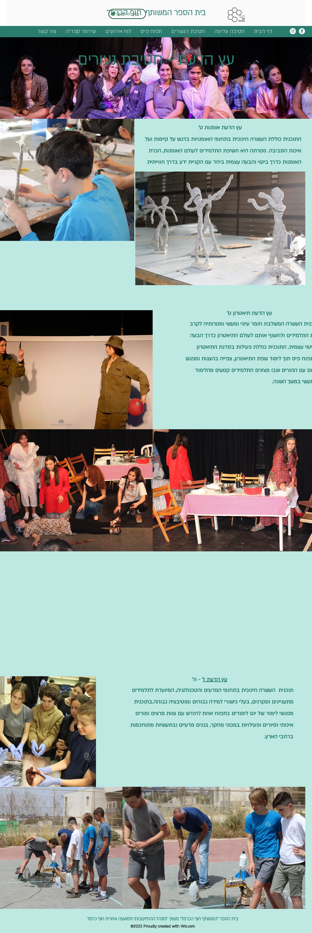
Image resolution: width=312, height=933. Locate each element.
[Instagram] (293, 31)
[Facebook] (302, 31)
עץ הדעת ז (215, 679)
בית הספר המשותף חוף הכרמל (156, 13)
